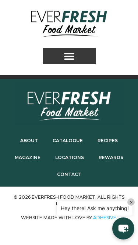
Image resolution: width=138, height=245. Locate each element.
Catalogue (68, 140)
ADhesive (104, 217)
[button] (69, 56)
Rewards (111, 157)
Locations (69, 157)
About (29, 140)
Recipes (108, 140)
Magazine (27, 157)
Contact (69, 174)
